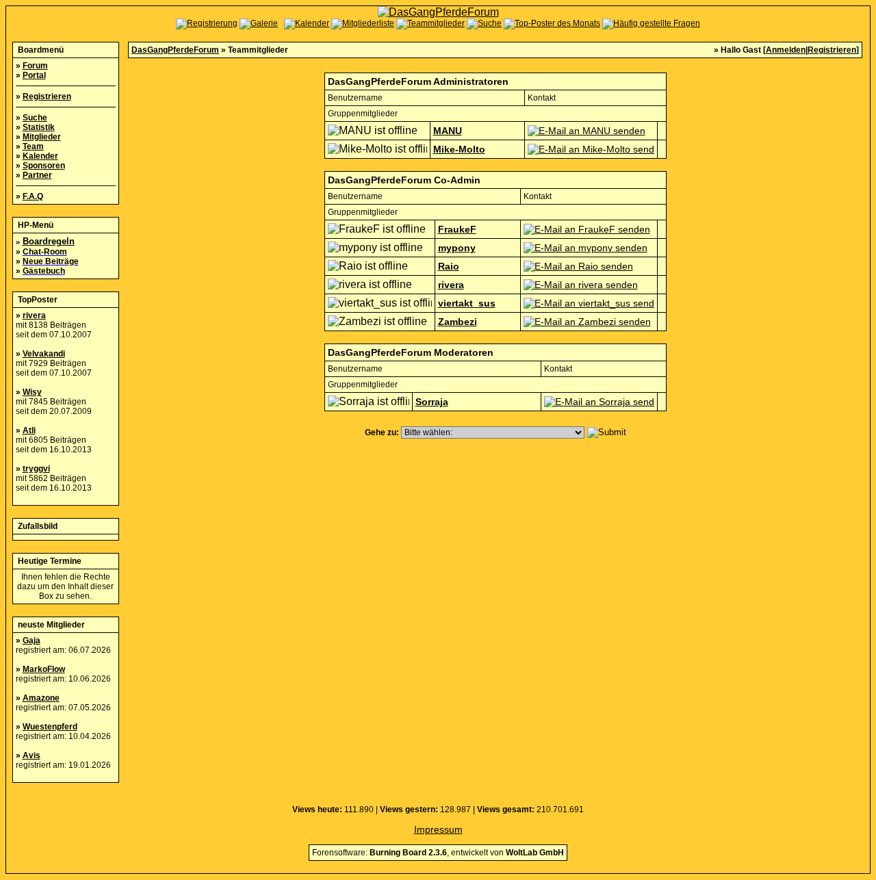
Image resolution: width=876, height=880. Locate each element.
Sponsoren (44, 165)
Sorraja (431, 401)
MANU (447, 130)
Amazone (41, 698)
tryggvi (36, 469)
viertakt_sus (466, 303)
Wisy (32, 392)
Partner (37, 175)
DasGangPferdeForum (175, 50)
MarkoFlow (44, 669)
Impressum (438, 829)
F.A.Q (33, 196)
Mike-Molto (459, 149)
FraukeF (457, 229)
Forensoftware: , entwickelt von (438, 852)
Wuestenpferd (50, 727)
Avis (31, 755)
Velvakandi (44, 354)
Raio (448, 266)
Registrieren (47, 96)
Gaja (31, 640)
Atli (29, 430)
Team (33, 146)
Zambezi (457, 321)
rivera (34, 315)
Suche (35, 117)
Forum (35, 65)
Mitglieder (42, 137)
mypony (457, 247)
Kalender (40, 156)
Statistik (39, 127)
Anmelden (786, 50)
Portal (34, 75)
